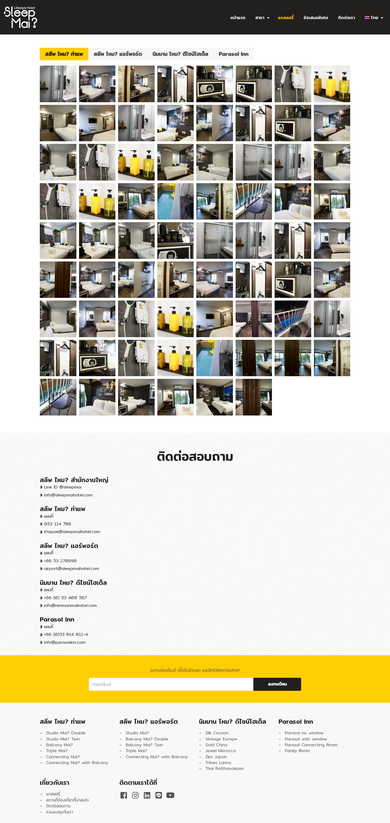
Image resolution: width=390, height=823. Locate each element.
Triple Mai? (57, 750)
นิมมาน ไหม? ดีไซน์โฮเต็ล (180, 54)
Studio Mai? (137, 733)
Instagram (135, 795)
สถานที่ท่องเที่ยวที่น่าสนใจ (67, 800)
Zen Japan (216, 756)
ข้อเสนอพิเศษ (316, 18)
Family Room (297, 750)
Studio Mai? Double (65, 733)
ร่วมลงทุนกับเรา (59, 812)
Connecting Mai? (63, 756)
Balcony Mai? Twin (144, 744)
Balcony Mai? (59, 744)
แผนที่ (48, 516)
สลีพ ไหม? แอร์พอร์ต (118, 54)
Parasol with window (306, 739)
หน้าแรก (238, 18)
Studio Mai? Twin (63, 739)
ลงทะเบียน (277, 684)
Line (158, 795)
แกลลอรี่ (286, 18)
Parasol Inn (234, 54)
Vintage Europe (221, 739)
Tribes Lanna (218, 762)
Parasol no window (304, 733)
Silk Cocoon (217, 733)
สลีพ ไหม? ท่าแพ (64, 54)
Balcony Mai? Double (147, 739)
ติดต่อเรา (346, 18)
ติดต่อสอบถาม (58, 806)
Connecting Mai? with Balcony (77, 762)
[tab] (64, 54)
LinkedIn (147, 795)
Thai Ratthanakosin (224, 768)
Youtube (170, 795)
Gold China (216, 744)
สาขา (259, 18)
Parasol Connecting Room (311, 744)
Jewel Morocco (220, 750)
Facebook (123, 795)
